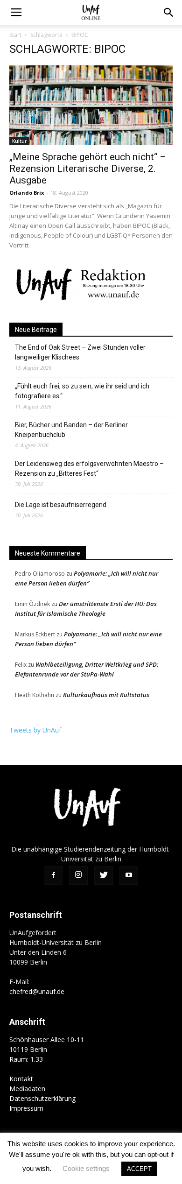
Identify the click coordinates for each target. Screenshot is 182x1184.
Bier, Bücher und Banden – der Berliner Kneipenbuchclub (71, 429)
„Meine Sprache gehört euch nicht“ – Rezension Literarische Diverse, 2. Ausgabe (87, 168)
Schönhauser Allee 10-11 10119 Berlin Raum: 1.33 (46, 1049)
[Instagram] (78, 875)
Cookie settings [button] (86, 1168)
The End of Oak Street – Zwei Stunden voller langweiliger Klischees (80, 352)
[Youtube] (128, 875)
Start (15, 35)
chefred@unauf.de (36, 991)
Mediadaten (27, 1088)
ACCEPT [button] (139, 1168)
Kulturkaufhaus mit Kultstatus (106, 695)
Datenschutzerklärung (42, 1098)
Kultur (19, 141)
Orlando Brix (26, 192)
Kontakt (21, 1078)
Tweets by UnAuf (35, 730)
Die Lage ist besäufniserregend (60, 504)
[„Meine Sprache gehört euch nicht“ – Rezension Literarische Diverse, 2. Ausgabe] (91, 105)
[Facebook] (53, 875)
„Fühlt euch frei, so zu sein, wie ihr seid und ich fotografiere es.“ (82, 391)
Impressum (26, 1108)
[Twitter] (103, 875)
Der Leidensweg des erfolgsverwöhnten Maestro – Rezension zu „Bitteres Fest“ (89, 468)
